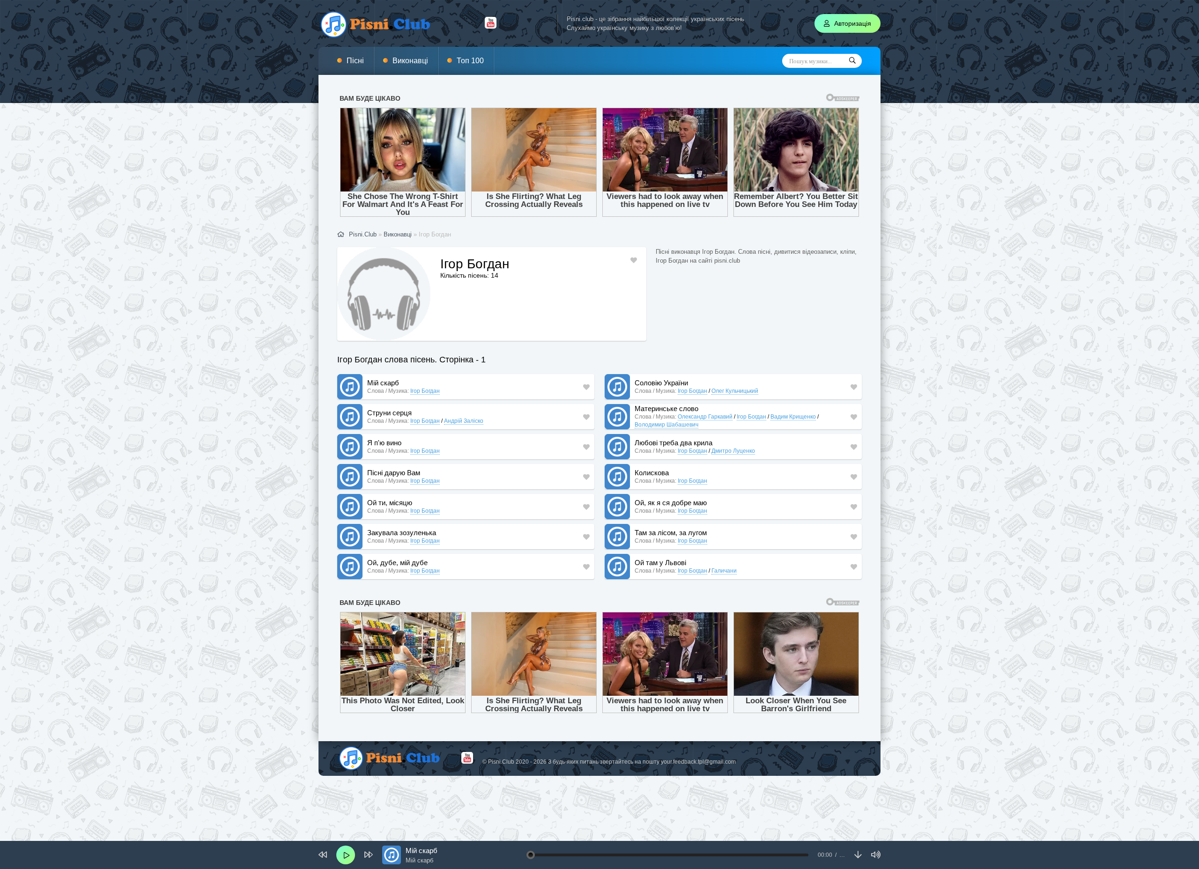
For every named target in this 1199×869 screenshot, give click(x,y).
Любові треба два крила (673, 443)
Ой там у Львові (660, 563)
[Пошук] (852, 61)
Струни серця (389, 413)
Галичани (724, 570)
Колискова (652, 473)
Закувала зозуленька (401, 533)
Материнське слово (666, 408)
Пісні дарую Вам (393, 473)
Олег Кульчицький (734, 391)
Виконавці (410, 61)
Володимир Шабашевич (666, 424)
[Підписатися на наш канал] (490, 26)
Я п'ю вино (384, 443)
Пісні (355, 61)
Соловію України (661, 383)
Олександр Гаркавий (705, 416)
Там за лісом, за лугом (671, 533)
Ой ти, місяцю (389, 503)
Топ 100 (470, 61)
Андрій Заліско (463, 421)
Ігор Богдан (425, 391)
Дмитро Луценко (733, 451)
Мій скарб (383, 383)
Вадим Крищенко (793, 416)
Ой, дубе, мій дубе (397, 563)
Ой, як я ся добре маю (671, 503)
